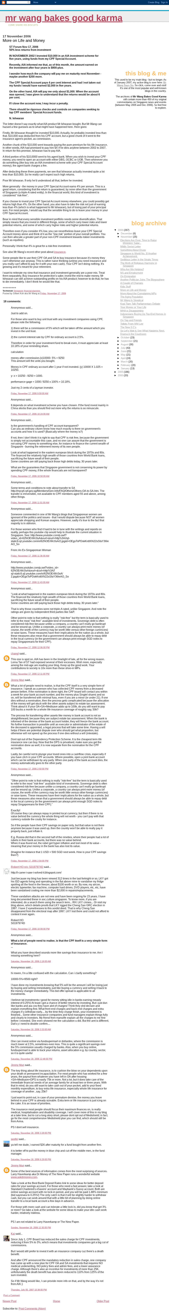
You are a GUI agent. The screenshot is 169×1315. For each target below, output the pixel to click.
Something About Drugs (133, 250)
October (125, 337)
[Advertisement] (149, 47)
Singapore (18, 291)
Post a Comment (11, 1295)
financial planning (32, 291)
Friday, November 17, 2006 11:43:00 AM (30, 582)
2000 (121, 375)
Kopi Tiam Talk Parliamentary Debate (140, 303)
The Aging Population (131, 296)
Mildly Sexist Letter (130, 246)
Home (56, 1301)
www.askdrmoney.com (24, 1177)
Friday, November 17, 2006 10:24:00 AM (30, 414)
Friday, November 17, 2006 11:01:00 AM (30, 502)
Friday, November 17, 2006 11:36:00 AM (30, 556)
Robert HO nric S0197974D (27, 867)
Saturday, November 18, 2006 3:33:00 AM (31, 1029)
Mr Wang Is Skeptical (131, 300)
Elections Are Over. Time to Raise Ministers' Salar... (138, 241)
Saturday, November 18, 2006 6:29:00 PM (31, 1159)
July (123, 347)
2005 (121, 371)
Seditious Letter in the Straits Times (139, 259)
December (127, 233)
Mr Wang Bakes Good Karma (63, 18)
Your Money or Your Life (133, 307)
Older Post (103, 1301)
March (124, 361)
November (127, 236)
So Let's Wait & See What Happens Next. (142, 330)
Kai (13, 1233)
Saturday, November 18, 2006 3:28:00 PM (31, 1133)
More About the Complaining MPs (138, 293)
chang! (15, 653)
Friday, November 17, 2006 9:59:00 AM (29, 393)
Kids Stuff (125, 286)
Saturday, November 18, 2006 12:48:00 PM (31, 1059)
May (123, 354)
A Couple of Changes (131, 283)
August (125, 344)
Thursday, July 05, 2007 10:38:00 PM (29, 1290)
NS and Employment (131, 272)
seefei (14, 1139)
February (126, 365)
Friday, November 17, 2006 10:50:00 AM (30, 476)
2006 (121, 230)
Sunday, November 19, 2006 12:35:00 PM (31, 1227)
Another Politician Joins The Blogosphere (142, 279)
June (124, 351)
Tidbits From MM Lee (131, 323)
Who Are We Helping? (132, 269)
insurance (60, 252)
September (127, 340)
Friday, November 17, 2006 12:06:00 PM (30, 647)
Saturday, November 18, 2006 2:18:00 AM (31, 961)
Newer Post (9, 1301)
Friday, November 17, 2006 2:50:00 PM (29, 769)
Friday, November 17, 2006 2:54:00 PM (29, 861)
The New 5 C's (128, 327)
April (123, 358)
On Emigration (128, 276)
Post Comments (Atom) (32, 1308)
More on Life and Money (133, 290)
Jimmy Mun (17, 680)
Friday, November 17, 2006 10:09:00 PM (30, 929)
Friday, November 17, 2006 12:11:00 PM (30, 674)
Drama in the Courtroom (133, 334)
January (125, 368)
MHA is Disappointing (131, 310)
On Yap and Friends (131, 320)
